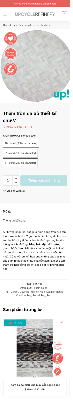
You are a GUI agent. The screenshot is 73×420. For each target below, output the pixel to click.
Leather (50, 291)
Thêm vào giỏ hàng (44, 180)
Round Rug (39, 295)
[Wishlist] (61, 322)
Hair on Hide (38, 291)
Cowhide (24, 291)
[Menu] (9, 14)
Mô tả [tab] (7, 211)
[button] (64, 14)
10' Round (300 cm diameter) (21, 143)
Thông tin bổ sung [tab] (14, 220)
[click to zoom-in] (36, 66)
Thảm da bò (9, 25)
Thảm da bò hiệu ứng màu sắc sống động (34, 384)
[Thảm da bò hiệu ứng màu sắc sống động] (35, 348)
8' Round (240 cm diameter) (20, 162)
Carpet (14, 291)
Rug (49, 295)
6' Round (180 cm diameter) (20, 153)
